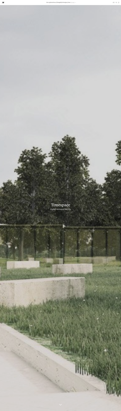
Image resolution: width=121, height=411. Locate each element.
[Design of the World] (3, 2)
